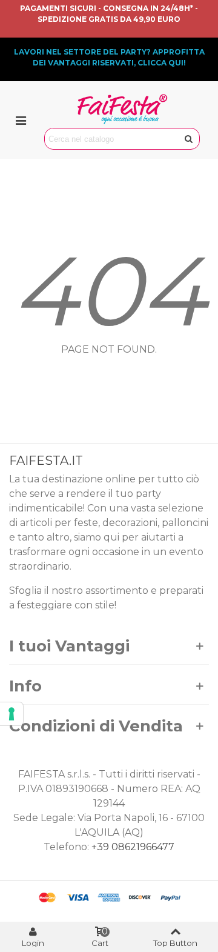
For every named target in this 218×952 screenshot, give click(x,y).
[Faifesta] (122, 109)
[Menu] (20, 119)
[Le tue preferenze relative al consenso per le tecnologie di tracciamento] (11, 713)
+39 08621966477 (132, 847)
